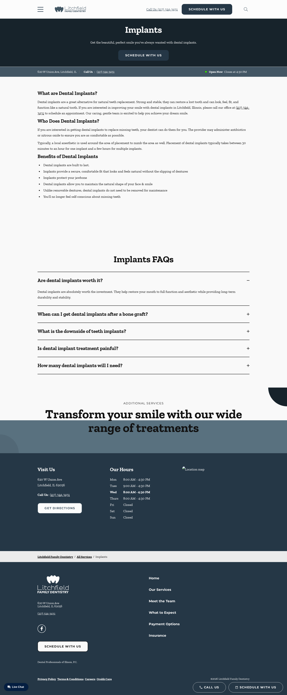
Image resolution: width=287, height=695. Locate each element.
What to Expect (162, 613)
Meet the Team (162, 601)
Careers (90, 679)
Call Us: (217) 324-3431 (162, 9)
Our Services (160, 590)
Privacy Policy (47, 679)
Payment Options (164, 624)
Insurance (157, 635)
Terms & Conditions (70, 679)
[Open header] (41, 9)
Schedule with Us (207, 9)
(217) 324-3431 (105, 72)
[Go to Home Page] (70, 9)
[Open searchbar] (245, 9)
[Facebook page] (42, 629)
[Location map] (215, 502)
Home (154, 578)
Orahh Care (104, 679)
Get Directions (60, 508)
